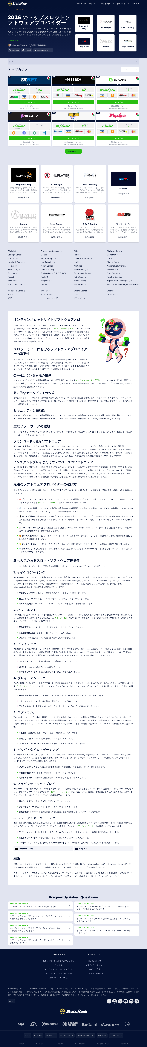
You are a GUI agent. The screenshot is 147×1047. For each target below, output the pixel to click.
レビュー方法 (94, 969)
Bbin (76, 251)
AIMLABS (12, 251)
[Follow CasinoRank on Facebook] (109, 1001)
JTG (108, 258)
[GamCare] (50, 1024)
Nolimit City (13, 269)
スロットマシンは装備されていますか (58, 961)
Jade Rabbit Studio (82, 258)
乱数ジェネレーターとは (59, 977)
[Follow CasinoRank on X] (120, 1001)
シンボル (58, 965)
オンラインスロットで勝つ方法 (59, 973)
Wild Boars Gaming (16, 291)
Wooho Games (80, 291)
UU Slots (45, 284)
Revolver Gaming (114, 277)
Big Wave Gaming (115, 251)
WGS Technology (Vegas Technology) (123, 284)
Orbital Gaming (48, 269)
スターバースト (61, 618)
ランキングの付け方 (94, 973)
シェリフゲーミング (49, 298)
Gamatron (111, 255)
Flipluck (77, 255)
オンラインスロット (85, 3)
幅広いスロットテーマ (47, 502)
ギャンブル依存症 (80, 1044)
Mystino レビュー (117, 142)
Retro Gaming (80, 277)
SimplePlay (46, 280)
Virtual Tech (79, 284)
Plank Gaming (80, 269)
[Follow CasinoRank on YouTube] (125, 1001)
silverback (12, 280)
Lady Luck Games (15, 262)
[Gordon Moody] (70, 1024)
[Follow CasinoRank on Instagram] (114, 1001)
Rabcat (11, 277)
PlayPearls (111, 269)
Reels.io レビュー (29, 142)
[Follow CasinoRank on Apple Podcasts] (137, 1001)
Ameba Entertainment (51, 251)
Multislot (78, 266)
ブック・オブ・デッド (25, 686)
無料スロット (122, 3)
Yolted (11, 294)
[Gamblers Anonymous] (33, 1024)
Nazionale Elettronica (116, 266)
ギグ (10, 298)
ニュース (135, 3)
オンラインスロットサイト (62, 328)
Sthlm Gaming (80, 280)
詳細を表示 (72, 151)
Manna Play (112, 262)
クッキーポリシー (41, 1044)
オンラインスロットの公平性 (88, 380)
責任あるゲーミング (103, 1044)
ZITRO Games (47, 294)
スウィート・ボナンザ (60, 792)
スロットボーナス (105, 3)
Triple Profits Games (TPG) (118, 280)
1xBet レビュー (29, 106)
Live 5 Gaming (47, 262)
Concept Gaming (15, 255)
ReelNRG (45, 277)
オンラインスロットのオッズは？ (59, 969)
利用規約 (21, 1044)
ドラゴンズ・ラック (85, 826)
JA (10, 1001)
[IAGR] (21, 1024)
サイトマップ (124, 1044)
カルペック (112, 294)
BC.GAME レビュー (118, 106)
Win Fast (45, 291)
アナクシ (78, 294)
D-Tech (44, 255)
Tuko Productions (16, 284)
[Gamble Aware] (101, 1024)
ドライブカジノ (80, 298)
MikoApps (12, 266)
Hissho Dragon (48, 258)
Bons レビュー (73, 106)
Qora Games (113, 273)
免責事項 (60, 1044)
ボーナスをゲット (29, 102)
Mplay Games (47, 266)
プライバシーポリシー (95, 965)
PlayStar (11, 273)
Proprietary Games (82, 273)
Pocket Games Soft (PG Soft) (53, 273)
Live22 (77, 262)
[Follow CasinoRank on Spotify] (131, 1001)
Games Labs (13, 258)
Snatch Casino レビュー (73, 142)
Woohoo (111, 291)
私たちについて (94, 961)
